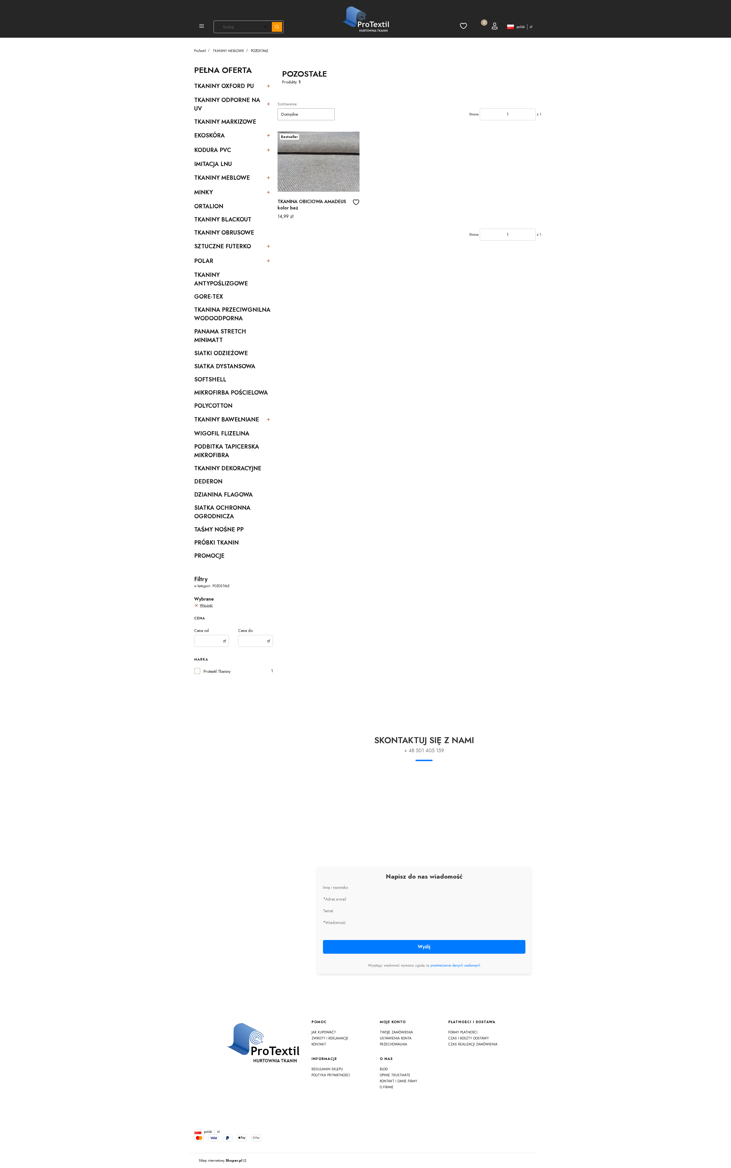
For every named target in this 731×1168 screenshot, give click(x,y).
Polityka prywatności (331, 1075)
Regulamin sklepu (327, 1069)
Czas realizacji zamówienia (472, 1044)
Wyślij (424, 946)
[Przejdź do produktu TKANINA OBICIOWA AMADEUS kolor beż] (319, 162)
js (365, 1123)
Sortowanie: (287, 104)
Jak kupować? (324, 1032)
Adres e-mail (335, 899)
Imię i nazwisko (335, 887)
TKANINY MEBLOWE (228, 50)
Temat (328, 911)
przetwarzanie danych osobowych (455, 965)
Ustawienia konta (395, 1038)
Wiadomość (335, 922)
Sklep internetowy (220, 1160)
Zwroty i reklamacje (330, 1038)
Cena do (245, 630)
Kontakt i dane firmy (398, 1081)
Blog (384, 1069)
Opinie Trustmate (395, 1075)
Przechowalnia (393, 1044)
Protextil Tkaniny (217, 671)
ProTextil (200, 50)
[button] (201, 27)
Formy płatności (462, 1032)
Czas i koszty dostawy (468, 1038)
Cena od (201, 630)
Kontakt (319, 1044)
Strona (474, 114)
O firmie (386, 1087)
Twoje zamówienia (396, 1032)
